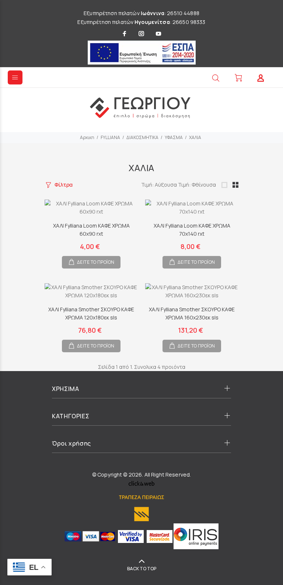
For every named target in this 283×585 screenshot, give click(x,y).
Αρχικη (87, 137)
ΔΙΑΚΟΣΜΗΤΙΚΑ (142, 137)
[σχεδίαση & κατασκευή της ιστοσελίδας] (141, 482)
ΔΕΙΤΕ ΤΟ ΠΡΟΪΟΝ (96, 262)
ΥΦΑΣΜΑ (174, 137)
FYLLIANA (110, 137)
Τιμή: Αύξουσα (159, 184)
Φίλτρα (64, 184)
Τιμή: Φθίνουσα (197, 184)
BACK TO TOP (141, 568)
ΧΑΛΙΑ (195, 137)
